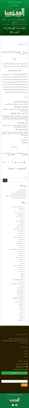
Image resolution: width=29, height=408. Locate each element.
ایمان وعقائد (22, 219)
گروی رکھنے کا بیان (21, 296)
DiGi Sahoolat (16, 395)
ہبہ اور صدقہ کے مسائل (21, 314)
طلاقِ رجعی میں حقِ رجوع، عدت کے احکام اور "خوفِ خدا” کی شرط (18, 198)
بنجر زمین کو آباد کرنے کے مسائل (20, 221)
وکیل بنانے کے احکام (21, 320)
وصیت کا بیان (22, 316)
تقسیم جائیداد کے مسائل (21, 231)
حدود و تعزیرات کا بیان (21, 241)
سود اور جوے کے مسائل (21, 268)
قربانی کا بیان (22, 286)
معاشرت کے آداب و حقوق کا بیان (19, 302)
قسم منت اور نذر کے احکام (20, 288)
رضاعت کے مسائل (21, 259)
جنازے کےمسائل (21, 235)
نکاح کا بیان (22, 310)
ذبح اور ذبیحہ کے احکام (21, 255)
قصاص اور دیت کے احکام (20, 290)
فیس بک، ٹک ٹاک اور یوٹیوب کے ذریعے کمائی (20, 192)
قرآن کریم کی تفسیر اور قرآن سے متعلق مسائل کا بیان (17, 284)
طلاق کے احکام (22, 276)
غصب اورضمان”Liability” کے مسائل (18, 280)
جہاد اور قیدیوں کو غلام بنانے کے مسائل (19, 237)
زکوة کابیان (5, 47)
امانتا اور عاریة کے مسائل (21, 215)
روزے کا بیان (22, 261)
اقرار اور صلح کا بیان (21, 209)
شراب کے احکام (21, 270)
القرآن (23, 211)
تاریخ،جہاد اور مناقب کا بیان (20, 227)
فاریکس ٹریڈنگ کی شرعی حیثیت (22, 190)
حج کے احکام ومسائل (21, 239)
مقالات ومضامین (21, 304)
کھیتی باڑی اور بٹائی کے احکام (20, 294)
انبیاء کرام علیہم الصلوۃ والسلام (20, 217)
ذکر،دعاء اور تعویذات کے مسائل (20, 257)
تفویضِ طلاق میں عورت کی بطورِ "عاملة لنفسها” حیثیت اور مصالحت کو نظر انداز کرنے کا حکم (16, 196)
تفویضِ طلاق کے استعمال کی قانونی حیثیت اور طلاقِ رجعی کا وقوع (19, 194)
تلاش (25, 177)
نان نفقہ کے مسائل (21, 308)
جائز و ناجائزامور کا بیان (21, 233)
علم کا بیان (22, 278)
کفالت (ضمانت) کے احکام (20, 292)
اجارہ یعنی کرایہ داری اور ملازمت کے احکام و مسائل (17, 207)
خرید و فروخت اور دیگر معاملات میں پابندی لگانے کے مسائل (16, 249)
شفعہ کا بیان (22, 274)
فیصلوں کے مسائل (21, 282)
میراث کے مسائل (21, 306)
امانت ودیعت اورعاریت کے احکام (19, 213)
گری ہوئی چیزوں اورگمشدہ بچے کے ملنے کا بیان (18, 298)
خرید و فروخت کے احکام (21, 251)
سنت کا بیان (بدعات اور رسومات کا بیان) (18, 265)
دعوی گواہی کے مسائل (21, 253)
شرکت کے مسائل (21, 272)
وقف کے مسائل (21, 318)
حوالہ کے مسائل (22, 247)
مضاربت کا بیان (21, 300)
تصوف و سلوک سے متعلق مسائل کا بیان (19, 229)
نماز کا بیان (22, 312)
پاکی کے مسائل (22, 223)
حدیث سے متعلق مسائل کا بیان (20, 243)
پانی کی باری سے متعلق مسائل (20, 225)
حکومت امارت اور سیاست (20, 245)
